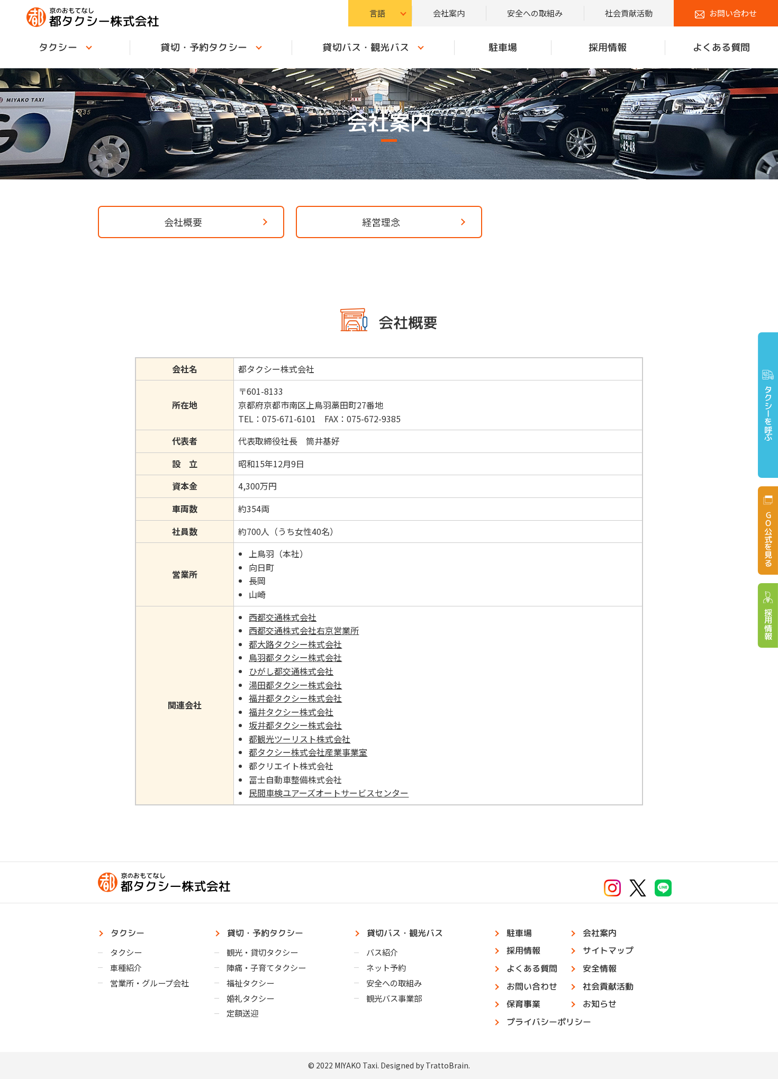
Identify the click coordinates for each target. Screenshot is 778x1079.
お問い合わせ (733, 13)
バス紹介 (382, 952)
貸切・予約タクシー (203, 47)
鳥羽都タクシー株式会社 (295, 657)
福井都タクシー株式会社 (295, 698)
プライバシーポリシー (548, 1022)
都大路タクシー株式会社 (295, 644)
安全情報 (600, 968)
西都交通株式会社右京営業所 (304, 630)
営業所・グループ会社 (149, 983)
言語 (377, 13)
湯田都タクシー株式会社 (295, 684)
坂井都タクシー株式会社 (295, 725)
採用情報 (608, 47)
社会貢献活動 (629, 13)
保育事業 (523, 1004)
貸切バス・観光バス (366, 47)
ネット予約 (386, 967)
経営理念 (381, 222)
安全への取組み (535, 13)
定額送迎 (242, 1013)
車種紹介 (126, 967)
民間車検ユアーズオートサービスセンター (329, 792)
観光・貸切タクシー (262, 952)
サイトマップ (608, 950)
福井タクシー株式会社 (291, 711)
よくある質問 (721, 47)
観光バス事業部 (394, 998)
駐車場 (502, 47)
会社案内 (449, 13)
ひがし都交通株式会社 (291, 671)
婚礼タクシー (250, 998)
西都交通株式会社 (282, 617)
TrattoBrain (447, 1065)
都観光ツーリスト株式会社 (299, 738)
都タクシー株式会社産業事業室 (308, 752)
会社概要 (183, 222)
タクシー (58, 47)
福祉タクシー (250, 983)
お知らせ (600, 1004)
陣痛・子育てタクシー (266, 967)
